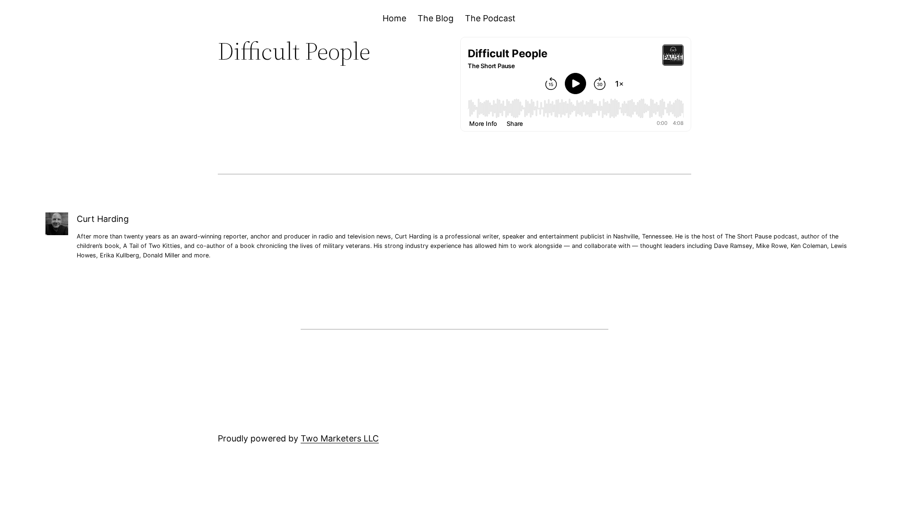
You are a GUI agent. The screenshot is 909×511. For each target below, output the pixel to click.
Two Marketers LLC (340, 438)
